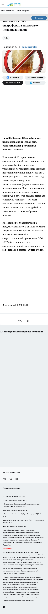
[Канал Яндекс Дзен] (12, 83)
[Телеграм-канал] (35, 83)
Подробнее (7, 545)
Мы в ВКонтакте (7, 11)
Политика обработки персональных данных (18, 601)
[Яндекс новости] (35, 78)
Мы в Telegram (23, 11)
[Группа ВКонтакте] (12, 78)
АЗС (6, 37)
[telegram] (28, 321)
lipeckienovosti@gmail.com (21, 514)
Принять (39, 18)
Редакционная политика (11, 488)
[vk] (20, 321)
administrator (29, 46)
